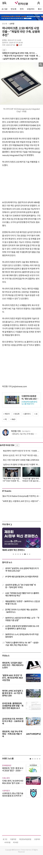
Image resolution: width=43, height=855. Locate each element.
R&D (13, 419)
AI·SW (4, 9)
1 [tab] (13, 554)
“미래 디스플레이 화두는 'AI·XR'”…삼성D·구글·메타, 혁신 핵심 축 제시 (22, 643)
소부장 (11, 24)
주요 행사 (7, 524)
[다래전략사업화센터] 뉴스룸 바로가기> (29, 403)
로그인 (5, 839)
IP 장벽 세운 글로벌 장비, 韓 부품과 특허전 (21, 576)
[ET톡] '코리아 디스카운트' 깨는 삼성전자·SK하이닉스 (21, 610)
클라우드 (27, 414)
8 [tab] (29, 554)
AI (36, 414)
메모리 (7, 414)
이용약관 (13, 839)
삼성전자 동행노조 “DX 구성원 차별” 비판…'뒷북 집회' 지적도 (20, 586)
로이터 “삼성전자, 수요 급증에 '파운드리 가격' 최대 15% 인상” (22, 569)
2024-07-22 (14, 45)
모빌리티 (30, 9)
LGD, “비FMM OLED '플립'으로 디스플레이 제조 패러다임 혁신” (22, 594)
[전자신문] (21, 3)
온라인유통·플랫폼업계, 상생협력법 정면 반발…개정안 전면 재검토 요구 (12, 705)
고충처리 (37, 839)
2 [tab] (15, 554)
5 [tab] (22, 554)
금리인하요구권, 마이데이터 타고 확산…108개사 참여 (13, 721)
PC (6, 419)
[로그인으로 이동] (38, 3)
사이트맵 (7, 842)
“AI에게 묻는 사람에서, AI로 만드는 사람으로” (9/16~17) (21, 501)
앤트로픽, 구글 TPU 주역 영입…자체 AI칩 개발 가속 (12, 734)
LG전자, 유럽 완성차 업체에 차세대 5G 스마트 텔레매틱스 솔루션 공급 (22, 627)
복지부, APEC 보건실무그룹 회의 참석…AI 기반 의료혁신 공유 (12, 693)
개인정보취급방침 (25, 839)
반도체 (13, 9)
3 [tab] (18, 554)
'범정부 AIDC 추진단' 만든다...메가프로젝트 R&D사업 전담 (12, 677)
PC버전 (15, 842)
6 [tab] (25, 554)
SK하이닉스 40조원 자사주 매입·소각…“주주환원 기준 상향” (22, 619)
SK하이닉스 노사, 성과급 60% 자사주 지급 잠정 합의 (22, 635)
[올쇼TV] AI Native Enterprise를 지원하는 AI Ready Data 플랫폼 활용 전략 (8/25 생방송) (21, 496)
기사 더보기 (25, 431)
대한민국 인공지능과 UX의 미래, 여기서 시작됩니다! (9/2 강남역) (20, 53)
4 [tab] (20, 554)
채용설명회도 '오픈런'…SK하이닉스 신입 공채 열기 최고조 (22, 602)
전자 (21, 9)
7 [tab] (27, 554)
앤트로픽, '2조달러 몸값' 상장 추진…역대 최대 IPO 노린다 (12, 665)
